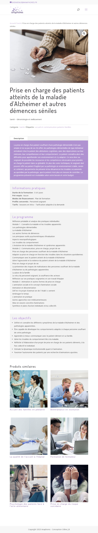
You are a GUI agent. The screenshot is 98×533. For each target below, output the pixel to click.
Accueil (12, 23)
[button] (84, 33)
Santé (19, 23)
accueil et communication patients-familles (53, 127)
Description (19, 138)
